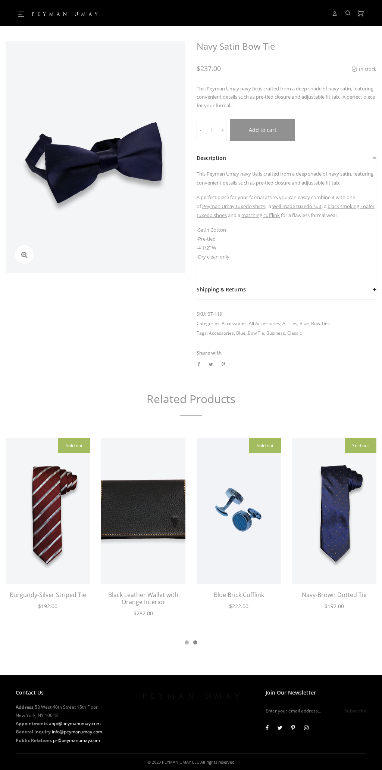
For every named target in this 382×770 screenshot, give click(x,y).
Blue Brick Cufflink (239, 595)
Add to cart (262, 129)
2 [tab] (195, 642)
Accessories (234, 323)
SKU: (201, 314)
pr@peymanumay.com (76, 740)
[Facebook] (267, 727)
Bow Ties (320, 323)
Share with (209, 352)
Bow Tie (256, 333)
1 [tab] (187, 642)
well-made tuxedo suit (297, 206)
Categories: (208, 323)
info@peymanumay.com (77, 732)
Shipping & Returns (221, 289)
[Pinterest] (293, 727)
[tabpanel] (48, 528)
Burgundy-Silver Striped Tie (48, 595)
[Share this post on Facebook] (198, 364)
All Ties (289, 323)
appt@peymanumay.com (75, 723)
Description (211, 157)
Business (275, 333)
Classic (294, 333)
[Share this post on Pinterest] (223, 364)
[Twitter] (280, 727)
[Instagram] (306, 727)
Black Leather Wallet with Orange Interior (143, 598)
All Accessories (264, 323)
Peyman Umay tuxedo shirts (233, 206)
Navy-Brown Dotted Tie (334, 595)
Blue (304, 323)
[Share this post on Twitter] (211, 364)
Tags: (202, 333)
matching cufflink (260, 215)
